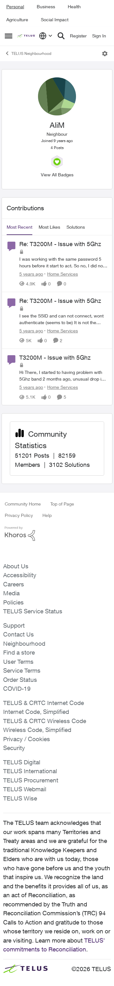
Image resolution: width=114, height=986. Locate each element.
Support (14, 625)
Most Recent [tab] (19, 227)
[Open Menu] (104, 53)
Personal (15, 6)
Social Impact (54, 19)
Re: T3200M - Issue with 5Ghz (60, 243)
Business (46, 6)
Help (47, 515)
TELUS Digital (21, 762)
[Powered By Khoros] (57, 533)
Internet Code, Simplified (36, 711)
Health (74, 6)
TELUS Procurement (30, 780)
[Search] (61, 36)
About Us (15, 566)
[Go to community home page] (26, 36)
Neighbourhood (24, 643)
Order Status (20, 679)
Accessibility (19, 574)
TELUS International (30, 770)
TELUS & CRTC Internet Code (43, 702)
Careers (13, 584)
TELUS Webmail (24, 789)
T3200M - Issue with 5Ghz (55, 357)
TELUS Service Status (32, 611)
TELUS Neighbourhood (31, 53)
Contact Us (18, 634)
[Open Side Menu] (9, 36)
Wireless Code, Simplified (37, 729)
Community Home (23, 503)
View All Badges (57, 174)
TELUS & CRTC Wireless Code (44, 720)
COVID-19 (17, 688)
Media (11, 593)
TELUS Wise (20, 798)
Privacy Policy (19, 515)
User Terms (18, 661)
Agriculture (17, 19)
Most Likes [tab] (49, 227)
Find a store (19, 652)
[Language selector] (45, 35)
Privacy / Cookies (26, 738)
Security (14, 747)
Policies (13, 602)
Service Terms (22, 670)
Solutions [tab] (75, 227)
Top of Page (62, 503)
